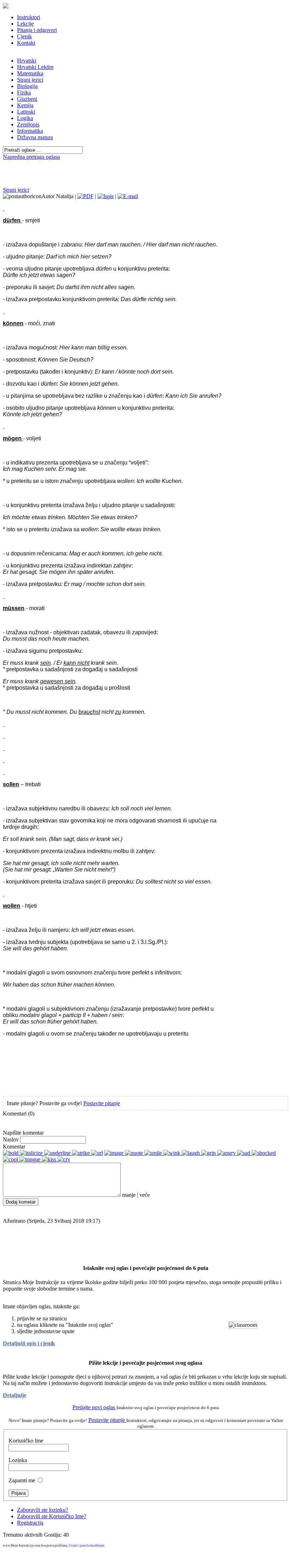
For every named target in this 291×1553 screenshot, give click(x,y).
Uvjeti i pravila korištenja (86, 1545)
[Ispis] (106, 196)
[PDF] (85, 196)
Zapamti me (22, 1480)
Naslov (11, 1139)
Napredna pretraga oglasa (31, 157)
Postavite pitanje (101, 1103)
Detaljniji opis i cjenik (29, 1343)
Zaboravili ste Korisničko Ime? (51, 1516)
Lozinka (18, 1460)
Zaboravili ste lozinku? (42, 1510)
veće (144, 1195)
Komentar (14, 1147)
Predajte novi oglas (94, 1407)
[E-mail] (127, 196)
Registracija (30, 1523)
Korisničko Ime (26, 1441)
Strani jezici (16, 190)
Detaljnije (14, 1395)
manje (129, 1195)
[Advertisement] (145, 162)
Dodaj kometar (20, 1202)
